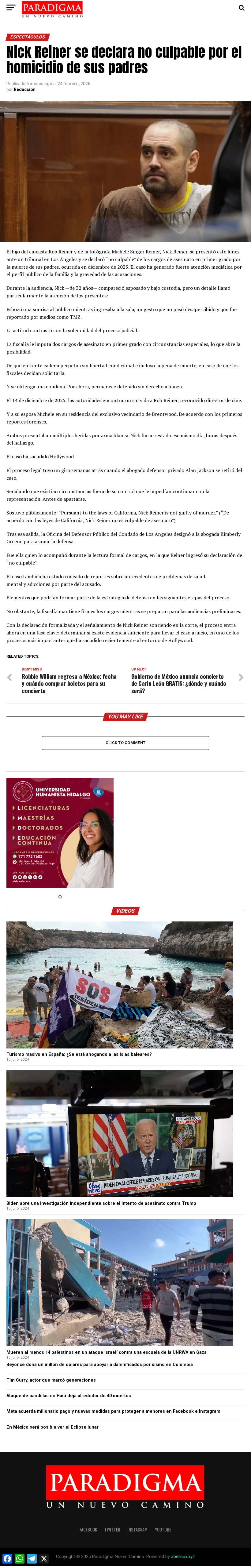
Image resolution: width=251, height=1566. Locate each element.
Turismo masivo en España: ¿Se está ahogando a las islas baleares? (79, 1054)
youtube (163, 1529)
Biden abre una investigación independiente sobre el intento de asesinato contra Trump (101, 1203)
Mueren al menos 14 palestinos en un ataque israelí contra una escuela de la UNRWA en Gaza (106, 1352)
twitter (112, 1529)
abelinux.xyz (183, 1556)
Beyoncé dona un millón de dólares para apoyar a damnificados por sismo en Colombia (99, 1364)
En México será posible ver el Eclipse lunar (52, 1427)
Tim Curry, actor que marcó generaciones (51, 1380)
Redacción (25, 89)
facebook (88, 1529)
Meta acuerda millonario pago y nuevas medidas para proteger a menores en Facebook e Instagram (113, 1411)
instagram (137, 1529)
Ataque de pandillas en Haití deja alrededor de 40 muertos (68, 1395)
